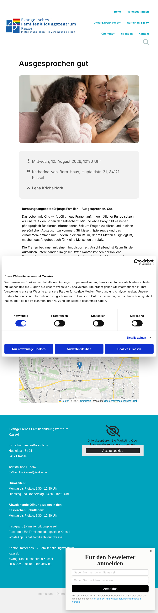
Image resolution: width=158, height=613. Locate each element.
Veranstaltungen (138, 11)
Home (118, 11)
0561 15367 (28, 467)
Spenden (127, 33)
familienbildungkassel (48, 537)
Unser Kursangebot (106, 22)
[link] (107, 22)
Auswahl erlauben (79, 349)
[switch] (59, 323)
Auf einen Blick (137, 22)
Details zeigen (136, 337)
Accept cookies (112, 450)
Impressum (45, 593)
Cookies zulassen (129, 349)
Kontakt (144, 33)
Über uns (107, 33)
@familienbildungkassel (40, 526)
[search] (146, 42)
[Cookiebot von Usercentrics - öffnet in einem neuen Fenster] (137, 262)
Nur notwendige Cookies (28, 349)
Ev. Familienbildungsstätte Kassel (47, 531)
